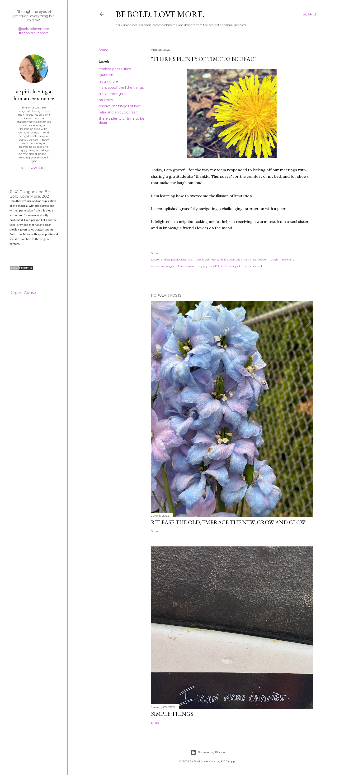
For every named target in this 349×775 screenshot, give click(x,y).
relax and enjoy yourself (118, 112)
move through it (112, 94)
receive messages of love (120, 106)
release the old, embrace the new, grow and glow (228, 522)
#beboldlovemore (34, 33)
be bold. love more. (160, 14)
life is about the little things (121, 87)
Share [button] (103, 50)
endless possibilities (115, 69)
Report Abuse (22, 292)
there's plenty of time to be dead (240, 266)
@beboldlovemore (33, 29)
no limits (106, 100)
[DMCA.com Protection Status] (21, 269)
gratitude (106, 75)
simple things (172, 713)
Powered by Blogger (212, 752)
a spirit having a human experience (34, 94)
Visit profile (34, 168)
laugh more (108, 81)
